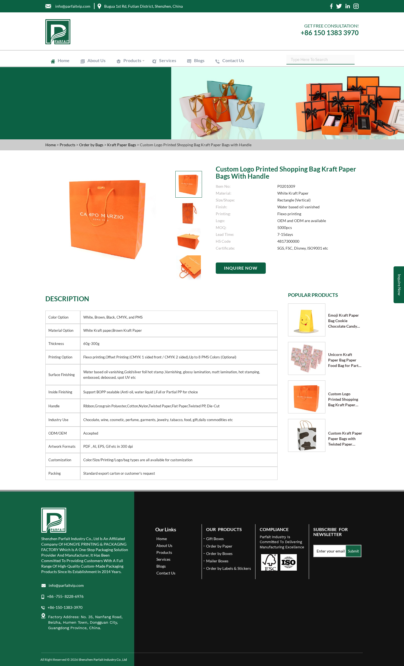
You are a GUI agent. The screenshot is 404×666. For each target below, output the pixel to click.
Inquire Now (241, 267)
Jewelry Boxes (133, 74)
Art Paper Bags (188, 87)
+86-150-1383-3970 (65, 607)
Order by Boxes (219, 553)
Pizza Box (185, 79)
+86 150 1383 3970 (330, 33)
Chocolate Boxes (135, 77)
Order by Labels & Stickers (228, 568)
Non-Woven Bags (136, 99)
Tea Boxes (130, 79)
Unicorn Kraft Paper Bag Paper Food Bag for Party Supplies (344, 360)
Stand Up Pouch (134, 94)
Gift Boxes (130, 69)
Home (64, 60)
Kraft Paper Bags (135, 87)
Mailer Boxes (132, 81)
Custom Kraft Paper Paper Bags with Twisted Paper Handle (345, 439)
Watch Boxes (187, 77)
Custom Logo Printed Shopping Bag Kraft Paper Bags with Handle (343, 399)
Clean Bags (131, 92)
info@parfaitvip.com (66, 585)
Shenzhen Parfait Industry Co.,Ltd (103, 659)
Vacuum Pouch (189, 94)
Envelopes (130, 89)
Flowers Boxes (188, 74)
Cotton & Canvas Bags (193, 99)
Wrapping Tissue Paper (140, 104)
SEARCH (350, 58)
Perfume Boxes (189, 72)
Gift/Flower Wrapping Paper (198, 104)
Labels (127, 112)
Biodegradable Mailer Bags (142, 96)
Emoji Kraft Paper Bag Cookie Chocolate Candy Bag (343, 321)
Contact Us (233, 60)
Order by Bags (91, 144)
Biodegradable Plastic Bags (197, 96)
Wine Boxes (186, 69)
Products (132, 60)
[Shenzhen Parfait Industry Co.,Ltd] (121, 31)
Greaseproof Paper (137, 106)
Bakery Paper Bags (191, 89)
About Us (96, 60)
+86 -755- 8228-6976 (65, 596)
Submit (353, 551)
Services (167, 60)
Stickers (183, 112)
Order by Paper (219, 546)
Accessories (186, 81)
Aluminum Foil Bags (192, 92)
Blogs (199, 60)
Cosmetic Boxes (134, 72)
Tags (126, 114)
